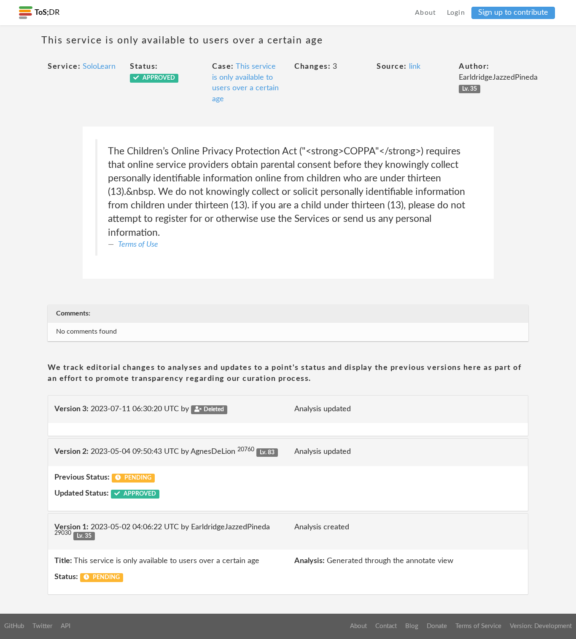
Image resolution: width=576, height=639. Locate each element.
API (65, 626)
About (425, 12)
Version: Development (541, 626)
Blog (411, 626)
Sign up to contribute (513, 12)
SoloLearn (99, 66)
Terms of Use (138, 244)
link (414, 66)
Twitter (42, 626)
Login (456, 12)
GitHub (14, 626)
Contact (386, 626)
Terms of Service (478, 626)
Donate (437, 626)
